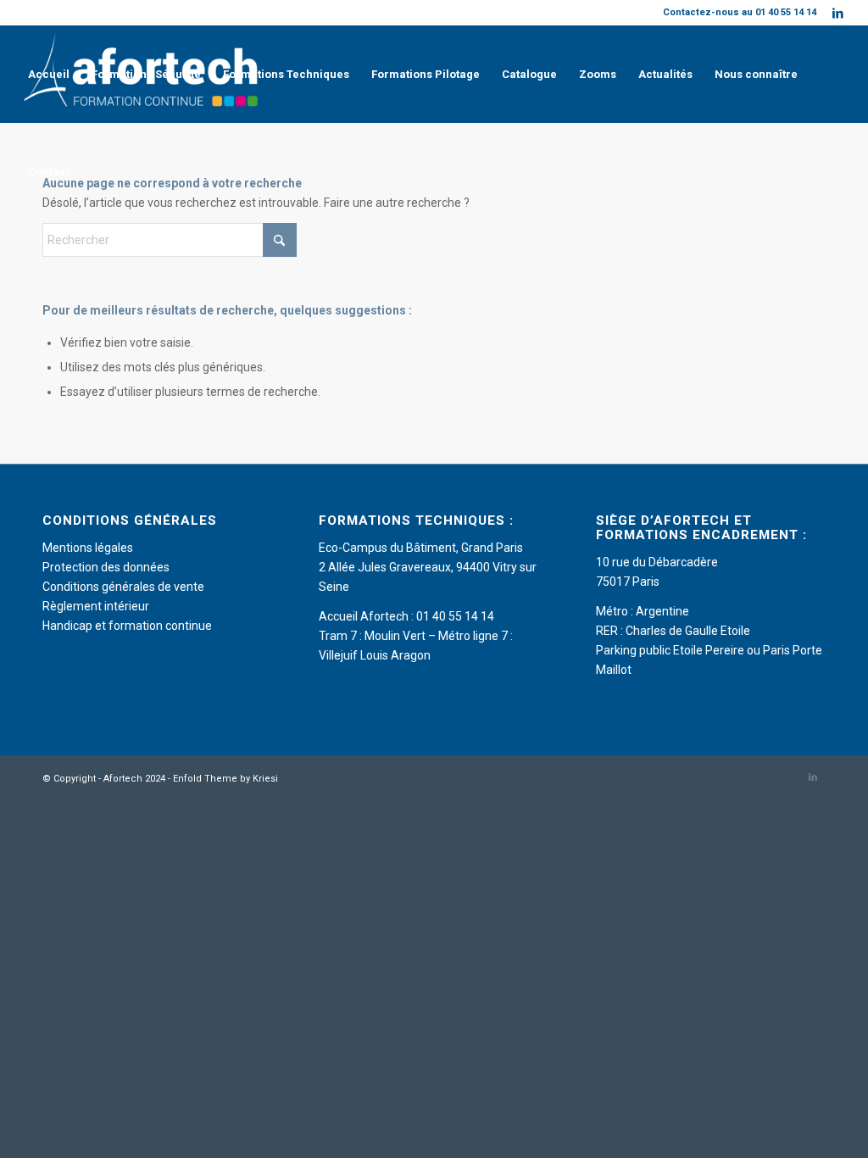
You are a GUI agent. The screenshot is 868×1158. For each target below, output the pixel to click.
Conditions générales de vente (123, 586)
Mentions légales (87, 547)
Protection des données (106, 567)
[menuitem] (49, 74)
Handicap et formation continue (127, 625)
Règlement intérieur (95, 606)
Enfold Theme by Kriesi (225, 778)
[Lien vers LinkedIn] (838, 12)
